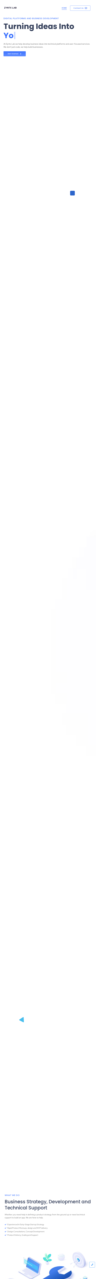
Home (64, 8)
